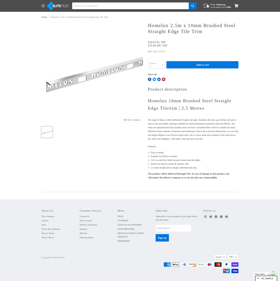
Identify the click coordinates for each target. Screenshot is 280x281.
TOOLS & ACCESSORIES (130, 225)
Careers (45, 220)
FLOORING (123, 220)
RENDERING (124, 241)
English (219, 257)
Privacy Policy (48, 233)
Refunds (83, 233)
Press (44, 225)
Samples (83, 229)
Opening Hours (87, 237)
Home (44, 17)
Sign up (162, 237)
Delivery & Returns (88, 225)
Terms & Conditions (51, 229)
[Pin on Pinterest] (163, 79)
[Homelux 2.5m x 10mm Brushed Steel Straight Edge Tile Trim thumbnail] (47, 132)
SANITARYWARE (126, 229)
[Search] (193, 5)
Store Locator (86, 220)
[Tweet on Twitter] (154, 79)
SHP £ (231, 257)
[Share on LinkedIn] (159, 79)
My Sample (267, 278)
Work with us (48, 237)
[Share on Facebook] (149, 79)
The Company (48, 216)
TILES (120, 216)
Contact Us (85, 216)
